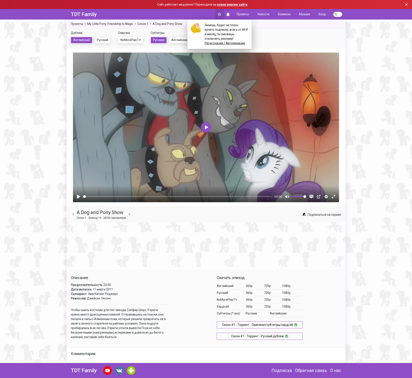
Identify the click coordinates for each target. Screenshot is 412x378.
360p (249, 286)
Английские (179, 40)
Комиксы (284, 14)
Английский (81, 40)
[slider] (178, 196)
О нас (335, 370)
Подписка (281, 370)
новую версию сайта (232, 4)
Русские (158, 40)
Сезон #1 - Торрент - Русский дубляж (257, 336)
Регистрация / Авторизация (225, 43)
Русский (102, 40)
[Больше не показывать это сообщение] (406, 4)
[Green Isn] (129, 214)
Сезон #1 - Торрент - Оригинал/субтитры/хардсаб (257, 324)
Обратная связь (311, 370)
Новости (263, 14)
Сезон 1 (142, 24)
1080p (286, 286)
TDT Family (84, 14)
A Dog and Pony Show (167, 24)
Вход (322, 14)
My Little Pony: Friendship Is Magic (110, 24)
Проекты (243, 14)
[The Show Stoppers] (73, 214)
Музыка (304, 14)
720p (267, 286)
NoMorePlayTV (130, 40)
